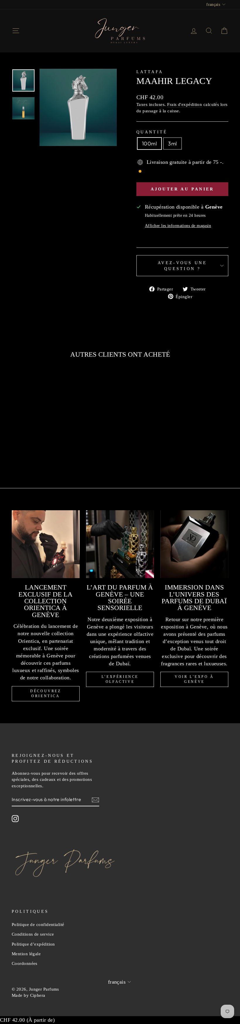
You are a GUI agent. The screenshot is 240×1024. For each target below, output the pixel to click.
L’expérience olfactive (120, 679)
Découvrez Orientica (45, 693)
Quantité (152, 132)
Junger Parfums (44, 989)
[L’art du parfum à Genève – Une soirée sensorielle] (120, 544)
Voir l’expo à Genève (194, 679)
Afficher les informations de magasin (178, 225)
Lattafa (149, 71)
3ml (172, 143)
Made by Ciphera (28, 995)
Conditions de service (33, 934)
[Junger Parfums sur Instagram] (15, 818)
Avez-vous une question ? (182, 265)
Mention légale (26, 953)
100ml (149, 143)
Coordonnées (24, 963)
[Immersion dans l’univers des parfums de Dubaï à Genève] (194, 544)
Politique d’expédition (33, 943)
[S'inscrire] (95, 799)
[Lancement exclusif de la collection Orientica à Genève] (46, 544)
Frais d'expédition (184, 104)
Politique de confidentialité (38, 924)
